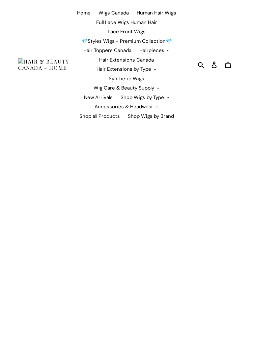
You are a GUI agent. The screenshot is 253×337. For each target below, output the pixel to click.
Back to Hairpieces (29, 165)
